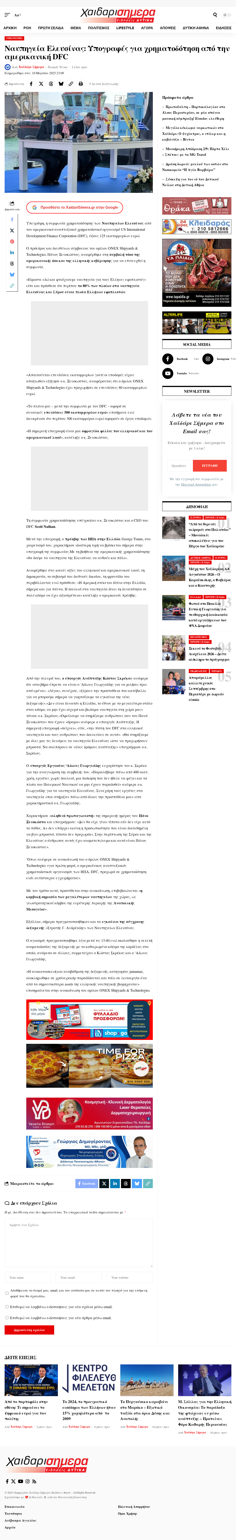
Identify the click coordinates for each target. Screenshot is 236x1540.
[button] (8, 15)
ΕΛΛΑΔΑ (195, 597)
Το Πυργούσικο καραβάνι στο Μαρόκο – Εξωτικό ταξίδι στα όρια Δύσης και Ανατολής (145, 1410)
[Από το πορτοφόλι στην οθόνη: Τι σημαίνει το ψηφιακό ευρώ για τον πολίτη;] (31, 1380)
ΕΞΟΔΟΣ (217, 671)
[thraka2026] (196, 205)
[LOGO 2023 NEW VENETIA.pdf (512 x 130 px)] (89, 1113)
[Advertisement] (89, 333)
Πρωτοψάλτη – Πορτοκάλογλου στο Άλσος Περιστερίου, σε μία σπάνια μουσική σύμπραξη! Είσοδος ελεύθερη (193, 112)
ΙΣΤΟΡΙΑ (195, 517)
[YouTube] (20, 1481)
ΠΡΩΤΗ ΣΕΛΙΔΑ (215, 517)
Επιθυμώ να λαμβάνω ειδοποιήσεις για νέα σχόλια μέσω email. (61, 1306)
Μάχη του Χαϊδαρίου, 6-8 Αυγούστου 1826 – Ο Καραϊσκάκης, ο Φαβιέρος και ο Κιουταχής (210, 577)
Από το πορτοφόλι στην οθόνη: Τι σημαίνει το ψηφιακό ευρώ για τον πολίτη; (26, 1410)
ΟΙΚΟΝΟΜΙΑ (14, 38)
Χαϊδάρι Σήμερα (31, 67)
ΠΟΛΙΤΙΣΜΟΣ (198, 637)
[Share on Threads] (51, 83)
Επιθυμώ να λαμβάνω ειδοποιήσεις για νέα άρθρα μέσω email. (61, 1317)
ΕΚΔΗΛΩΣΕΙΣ (198, 671)
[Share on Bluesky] (60, 83)
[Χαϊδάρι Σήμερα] (118, 15)
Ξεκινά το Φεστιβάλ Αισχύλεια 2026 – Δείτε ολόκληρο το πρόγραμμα (209, 654)
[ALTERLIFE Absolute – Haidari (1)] (196, 322)
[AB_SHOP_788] (89, 1019)
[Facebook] (180, 358)
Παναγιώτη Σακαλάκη (72, 1497)
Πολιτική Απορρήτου (196, 484)
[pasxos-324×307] (196, 272)
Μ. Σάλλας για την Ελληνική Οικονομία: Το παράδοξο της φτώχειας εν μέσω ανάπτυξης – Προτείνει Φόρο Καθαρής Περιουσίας (204, 1413)
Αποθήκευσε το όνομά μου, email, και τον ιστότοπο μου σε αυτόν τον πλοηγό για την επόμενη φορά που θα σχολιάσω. (78, 1293)
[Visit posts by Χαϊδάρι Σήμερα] (8, 67)
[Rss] (34, 1481)
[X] (13, 1481)
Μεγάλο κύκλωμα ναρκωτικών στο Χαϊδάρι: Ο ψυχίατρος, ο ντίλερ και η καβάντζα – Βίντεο (193, 133)
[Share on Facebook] (31, 83)
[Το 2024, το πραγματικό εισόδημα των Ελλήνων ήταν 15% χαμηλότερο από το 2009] (89, 1380)
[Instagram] (27, 1481)
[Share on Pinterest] (12, 241)
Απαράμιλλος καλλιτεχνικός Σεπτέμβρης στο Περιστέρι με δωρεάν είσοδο (206, 688)
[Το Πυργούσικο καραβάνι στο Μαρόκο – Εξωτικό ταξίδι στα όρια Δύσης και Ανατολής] (147, 1380)
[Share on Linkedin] (12, 252)
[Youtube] (180, 373)
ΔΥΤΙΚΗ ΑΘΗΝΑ (200, 558)
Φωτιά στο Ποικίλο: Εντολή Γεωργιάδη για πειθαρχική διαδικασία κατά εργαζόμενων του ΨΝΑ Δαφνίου (208, 614)
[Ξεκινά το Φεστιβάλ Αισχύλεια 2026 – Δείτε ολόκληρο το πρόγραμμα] (173, 647)
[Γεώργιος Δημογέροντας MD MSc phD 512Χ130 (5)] (89, 1151)
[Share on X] (41, 83)
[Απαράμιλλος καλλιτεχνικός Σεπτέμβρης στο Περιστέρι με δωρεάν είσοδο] (173, 681)
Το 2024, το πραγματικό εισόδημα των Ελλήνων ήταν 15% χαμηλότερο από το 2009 (89, 1410)
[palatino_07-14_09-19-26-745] (89, 1065)
